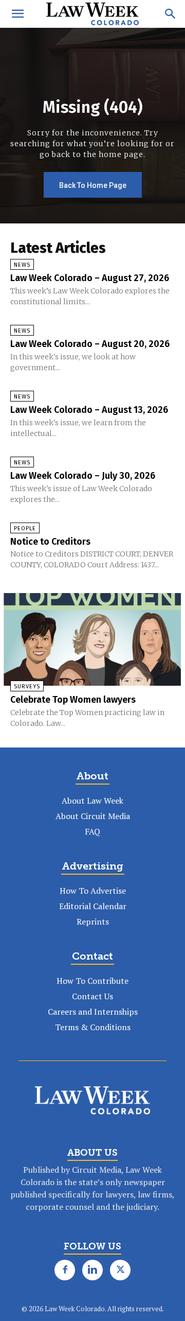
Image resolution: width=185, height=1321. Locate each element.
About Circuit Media (92, 816)
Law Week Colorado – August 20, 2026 (90, 344)
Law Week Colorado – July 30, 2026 (82, 475)
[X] (120, 1270)
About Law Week (92, 800)
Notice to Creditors (50, 541)
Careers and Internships (93, 1011)
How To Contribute (92, 980)
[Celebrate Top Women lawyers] (92, 639)
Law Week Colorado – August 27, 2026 (89, 278)
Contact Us (92, 996)
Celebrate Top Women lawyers (73, 699)
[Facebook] (64, 1270)
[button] (17, 14)
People (25, 528)
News (22, 265)
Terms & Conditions (93, 1027)
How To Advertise (93, 890)
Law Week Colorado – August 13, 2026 (89, 409)
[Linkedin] (92, 1270)
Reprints (93, 921)
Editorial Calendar (92, 906)
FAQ (92, 831)
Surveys (27, 686)
